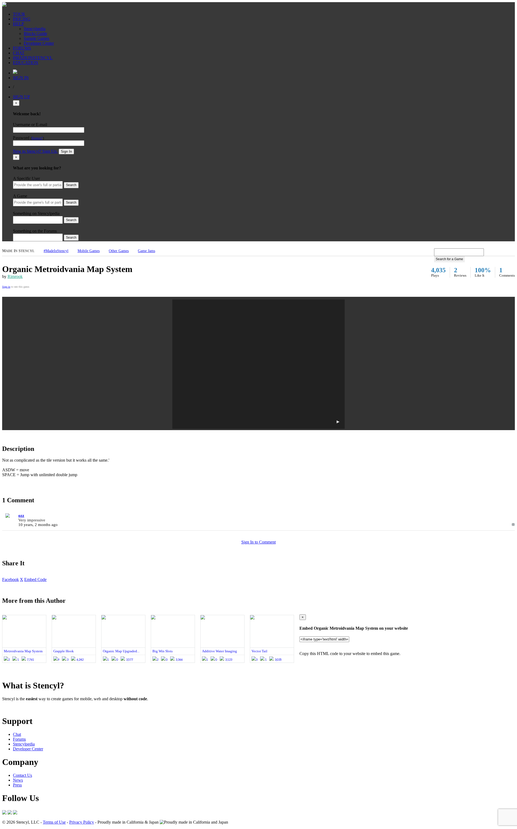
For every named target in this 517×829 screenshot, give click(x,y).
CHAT (19, 53)
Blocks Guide (35, 33)
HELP (18, 24)
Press (17, 785)
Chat (17, 734)
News (18, 780)
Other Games (119, 251)
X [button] (21, 579)
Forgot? (37, 138)
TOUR (19, 14)
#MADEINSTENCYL (33, 57)
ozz (21, 515)
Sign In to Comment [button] (258, 542)
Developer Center (39, 43)
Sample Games (36, 38)
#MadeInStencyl (56, 251)
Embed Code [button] (35, 579)
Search (71, 185)
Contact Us (22, 775)
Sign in (6, 286)
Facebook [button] (10, 579)
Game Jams (146, 251)
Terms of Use (54, 822)
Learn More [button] (12, 708)
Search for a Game (449, 259)
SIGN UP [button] (21, 97)
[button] (258, 364)
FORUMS (22, 48)
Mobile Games (89, 251)
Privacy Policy (81, 822)
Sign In (66, 151)
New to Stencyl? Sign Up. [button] (35, 151)
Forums (19, 739)
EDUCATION (25, 62)
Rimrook (15, 276)
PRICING (21, 19)
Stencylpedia (35, 28)
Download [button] (32, 708)
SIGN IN (21, 77)
